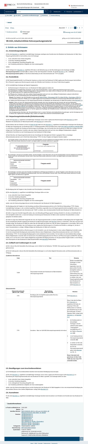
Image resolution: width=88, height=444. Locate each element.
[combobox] (30, 11)
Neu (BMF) (9, 15)
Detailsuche (57, 11)
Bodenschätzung (55, 15)
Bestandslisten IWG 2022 (42, 4)
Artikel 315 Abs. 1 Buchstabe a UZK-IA (70, 97)
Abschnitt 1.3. (61, 71)
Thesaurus (69, 11)
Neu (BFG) (18, 15)
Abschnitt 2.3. (78, 100)
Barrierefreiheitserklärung (24, 4)
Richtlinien (45, 15)
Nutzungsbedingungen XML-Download (28, 7)
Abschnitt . (70, 119)
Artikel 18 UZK (34, 124)
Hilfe (43, 7)
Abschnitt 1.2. (20, 70)
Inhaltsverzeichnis (12, 32)
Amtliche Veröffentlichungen (31, 15)
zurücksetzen (77, 11)
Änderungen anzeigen (26, 32)
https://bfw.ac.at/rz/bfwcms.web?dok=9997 (72, 126)
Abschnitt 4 (40, 121)
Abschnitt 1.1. (15, 54)
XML (13, 28)
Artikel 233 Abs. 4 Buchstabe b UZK (49, 97)
